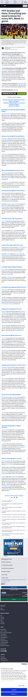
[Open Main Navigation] (2, 6)
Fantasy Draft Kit (4, 640)
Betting (2, 617)
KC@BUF (16, 104)
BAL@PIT (11, 99)
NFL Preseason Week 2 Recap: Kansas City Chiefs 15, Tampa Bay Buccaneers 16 (14, 531)
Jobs (2, 608)
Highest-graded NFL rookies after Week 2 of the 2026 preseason (14, 512)
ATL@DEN (21, 103)
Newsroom (3, 609)
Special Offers (3, 658)
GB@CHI (11, 101)
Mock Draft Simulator (5, 645)
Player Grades (3, 634)
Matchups (3, 639)
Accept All (14, 689)
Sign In (25, 5)
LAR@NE (10, 103)
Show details (21, 685)
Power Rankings (4, 637)
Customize (13, 694)
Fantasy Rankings (4, 642)
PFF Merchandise (4, 660)
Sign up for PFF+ (22, 83)
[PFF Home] (5, 6)
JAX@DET (16, 101)
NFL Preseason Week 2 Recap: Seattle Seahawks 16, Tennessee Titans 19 (13, 523)
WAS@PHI (5, 99)
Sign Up (14, 599)
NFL (2, 1)
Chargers (5, 450)
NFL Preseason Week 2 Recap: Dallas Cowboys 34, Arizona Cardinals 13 (13, 534)
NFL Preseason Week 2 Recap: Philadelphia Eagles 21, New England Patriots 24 (14, 527)
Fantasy (2, 618)
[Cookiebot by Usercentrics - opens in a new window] (21, 664)
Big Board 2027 (4, 643)
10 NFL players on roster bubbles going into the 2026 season (12, 504)
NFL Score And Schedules (6, 632)
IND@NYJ (15, 103)
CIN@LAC (10, 106)
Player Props (3, 629)
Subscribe (3, 656)
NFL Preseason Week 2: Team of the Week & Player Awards (12, 508)
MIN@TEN (16, 99)
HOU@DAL (17, 106)
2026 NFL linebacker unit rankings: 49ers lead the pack (14, 514)
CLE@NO (22, 99)
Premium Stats (4, 635)
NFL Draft (3, 623)
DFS (1, 620)
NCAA (2, 2)
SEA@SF (11, 104)
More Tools (14, 587)
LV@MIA (5, 103)
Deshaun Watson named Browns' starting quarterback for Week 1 (14, 520)
